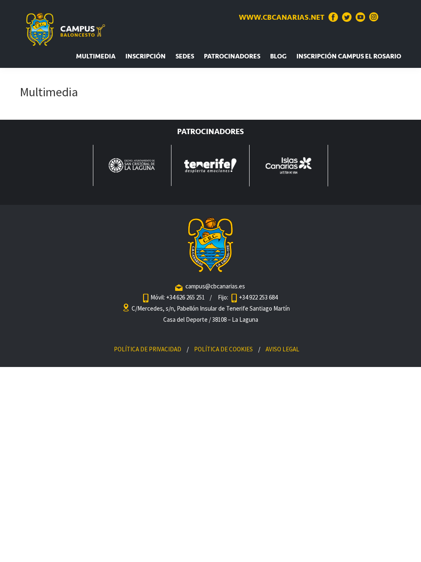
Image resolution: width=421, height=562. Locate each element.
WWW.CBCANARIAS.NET (281, 17)
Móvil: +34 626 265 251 (178, 297)
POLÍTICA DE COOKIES (223, 349)
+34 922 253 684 (258, 297)
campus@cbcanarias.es (215, 286)
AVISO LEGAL (282, 349)
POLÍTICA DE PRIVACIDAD (147, 349)
